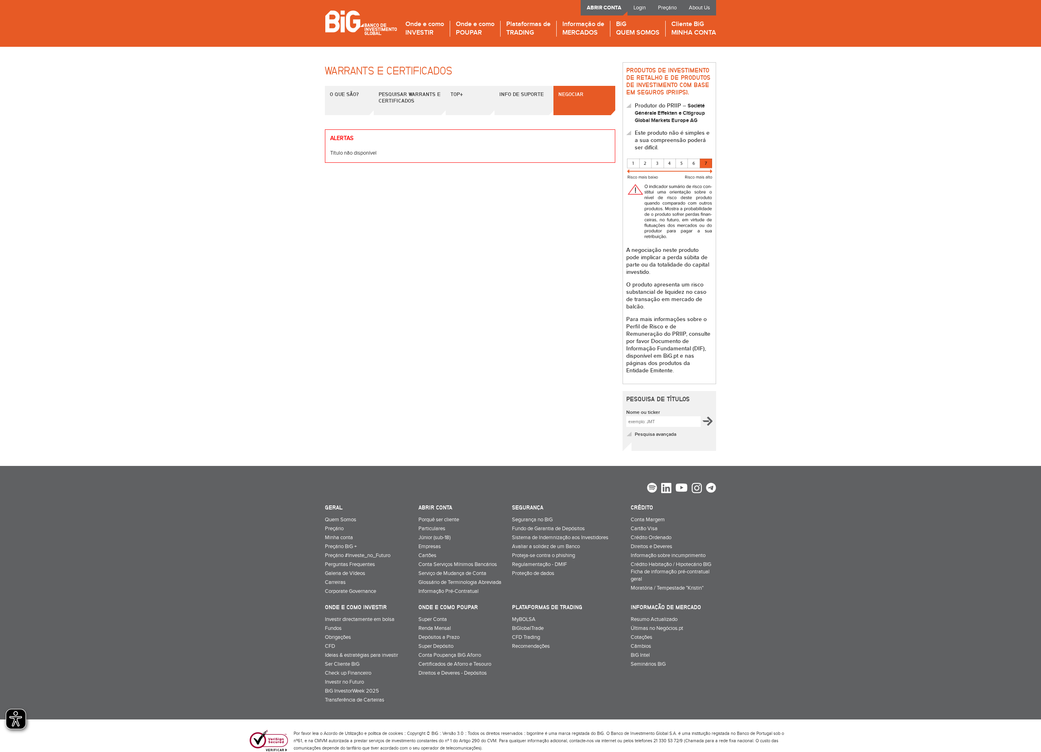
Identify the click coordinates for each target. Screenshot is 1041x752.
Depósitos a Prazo (439, 637)
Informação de (583, 29)
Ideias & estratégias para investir (361, 655)
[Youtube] (681, 488)
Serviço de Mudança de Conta (452, 573)
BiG (638, 29)
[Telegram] (711, 489)
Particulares (431, 528)
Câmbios (641, 646)
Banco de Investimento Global (361, 22)
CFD (330, 646)
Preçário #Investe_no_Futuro (357, 555)
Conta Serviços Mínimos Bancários (457, 564)
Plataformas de (528, 29)
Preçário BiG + (341, 546)
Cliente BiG (693, 29)
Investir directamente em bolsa (359, 619)
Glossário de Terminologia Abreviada (459, 582)
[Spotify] (652, 489)
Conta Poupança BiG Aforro (449, 655)
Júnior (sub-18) (434, 537)
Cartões (427, 555)
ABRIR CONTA (604, 7)
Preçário (667, 7)
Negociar (571, 94)
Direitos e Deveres (651, 546)
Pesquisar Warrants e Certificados (409, 97)
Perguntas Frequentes (350, 564)
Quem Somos (340, 519)
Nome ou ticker (643, 412)
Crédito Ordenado (651, 537)
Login (640, 7)
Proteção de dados (533, 573)
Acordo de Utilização (343, 733)
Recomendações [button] (531, 646)
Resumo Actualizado (654, 619)
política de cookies (385, 733)
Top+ (457, 94)
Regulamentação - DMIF (539, 564)
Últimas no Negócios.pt (657, 628)
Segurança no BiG (532, 519)
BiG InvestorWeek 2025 (352, 691)
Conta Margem (648, 519)
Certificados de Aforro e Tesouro (454, 664)
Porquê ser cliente (438, 519)
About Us (699, 7)
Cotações (641, 637)
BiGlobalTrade (528, 628)
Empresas (429, 546)
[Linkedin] (666, 489)
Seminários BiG (648, 664)
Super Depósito (435, 646)
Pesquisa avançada (655, 434)
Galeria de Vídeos (345, 573)
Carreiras (335, 582)
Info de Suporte (521, 94)
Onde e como (424, 29)
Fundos (333, 628)
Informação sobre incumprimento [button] (668, 555)
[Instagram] (697, 489)
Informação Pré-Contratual (448, 591)
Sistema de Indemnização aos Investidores (560, 537)
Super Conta (432, 619)
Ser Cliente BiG (342, 664)
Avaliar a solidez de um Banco (546, 546)
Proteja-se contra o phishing (543, 555)
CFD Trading (526, 637)
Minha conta (339, 537)
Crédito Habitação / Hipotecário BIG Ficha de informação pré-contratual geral (671, 571)
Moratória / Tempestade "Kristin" (667, 588)
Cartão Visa (644, 528)
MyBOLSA (524, 619)
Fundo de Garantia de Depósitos (548, 528)
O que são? (344, 94)
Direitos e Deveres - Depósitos (452, 673)
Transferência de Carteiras (354, 700)
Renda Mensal (434, 628)
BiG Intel (640, 655)
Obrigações (338, 637)
